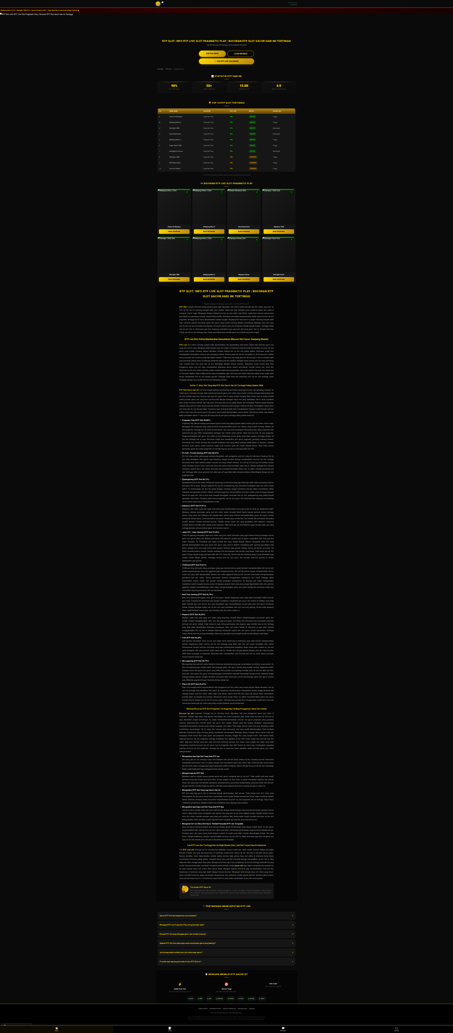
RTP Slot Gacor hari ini (189, 390)
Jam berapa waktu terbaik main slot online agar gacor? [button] (181, 952)
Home (56, 1029)
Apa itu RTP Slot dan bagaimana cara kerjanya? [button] (178, 916)
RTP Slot (183, 307)
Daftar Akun (212, 53)
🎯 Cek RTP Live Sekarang (226, 61)
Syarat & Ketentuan (229, 1008)
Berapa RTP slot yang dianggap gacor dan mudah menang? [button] (183, 934)
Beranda (160, 69)
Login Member (240, 54)
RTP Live (168, 69)
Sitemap (252, 1008)
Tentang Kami (203, 1008)
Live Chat (396, 1029)
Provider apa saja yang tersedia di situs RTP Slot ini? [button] (180, 962)
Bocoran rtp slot (186, 713)
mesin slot (239, 866)
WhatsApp (283, 1029)
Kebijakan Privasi (215, 1008)
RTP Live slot (188, 850)
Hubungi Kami (242, 1008)
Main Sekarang (174, 231)
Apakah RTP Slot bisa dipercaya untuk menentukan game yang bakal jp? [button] (188, 943)
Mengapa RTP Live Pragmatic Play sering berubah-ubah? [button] (182, 925)
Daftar (170, 1029)
